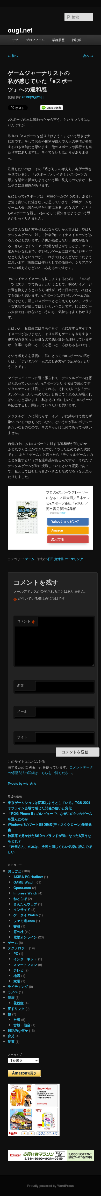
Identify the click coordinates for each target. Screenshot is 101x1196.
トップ (13, 39)
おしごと (14, 870)
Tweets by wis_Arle (22, 783)
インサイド (21, 909)
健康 (11, 997)
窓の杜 (18, 931)
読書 (11, 1041)
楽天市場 (57, 539)
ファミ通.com (24, 920)
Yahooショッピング (65, 521)
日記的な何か (18, 1030)
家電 (16, 980)
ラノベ (13, 991)
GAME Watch (23, 882)
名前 (20, 685)
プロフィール (35, 39)
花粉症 (18, 1002)
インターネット (25, 958)
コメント (26, 621)
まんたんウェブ (25, 903)
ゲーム (29, 559)
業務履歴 (58, 39)
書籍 (16, 926)
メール (22, 711)
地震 (16, 975)
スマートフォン (25, 964)
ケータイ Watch (25, 914)
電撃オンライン (25, 937)
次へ (88, 55)
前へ (13, 55)
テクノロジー (18, 947)
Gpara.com (22, 887)
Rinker (63, 512)
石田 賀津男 (55, 559)
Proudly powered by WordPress (50, 1185)
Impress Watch (25, 893)
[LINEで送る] (51, 107)
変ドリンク (16, 1008)
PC (15, 953)
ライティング (18, 986)
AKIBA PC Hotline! (28, 876)
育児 (11, 1035)
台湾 (16, 1019)
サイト (22, 736)
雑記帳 (76, 39)
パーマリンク (73, 559)
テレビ (18, 970)
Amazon (57, 530)
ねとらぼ (20, 898)
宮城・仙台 (21, 1024)
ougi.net (20, 29)
